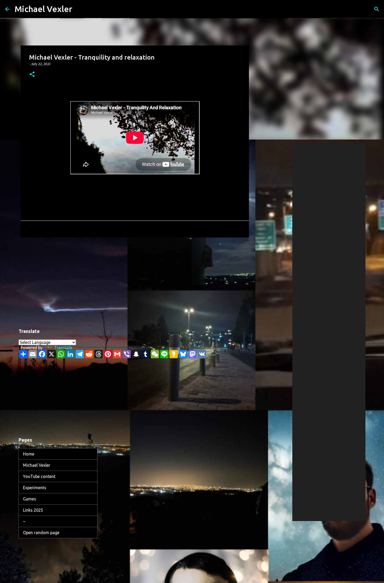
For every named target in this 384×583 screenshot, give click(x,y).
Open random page (41, 532)
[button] (32, 74)
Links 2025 (33, 510)
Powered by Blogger (195, 549)
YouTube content (39, 476)
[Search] (80, 9)
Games (29, 499)
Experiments (34, 487)
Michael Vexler (43, 9)
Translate (63, 347)
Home (28, 454)
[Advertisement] (135, 282)
